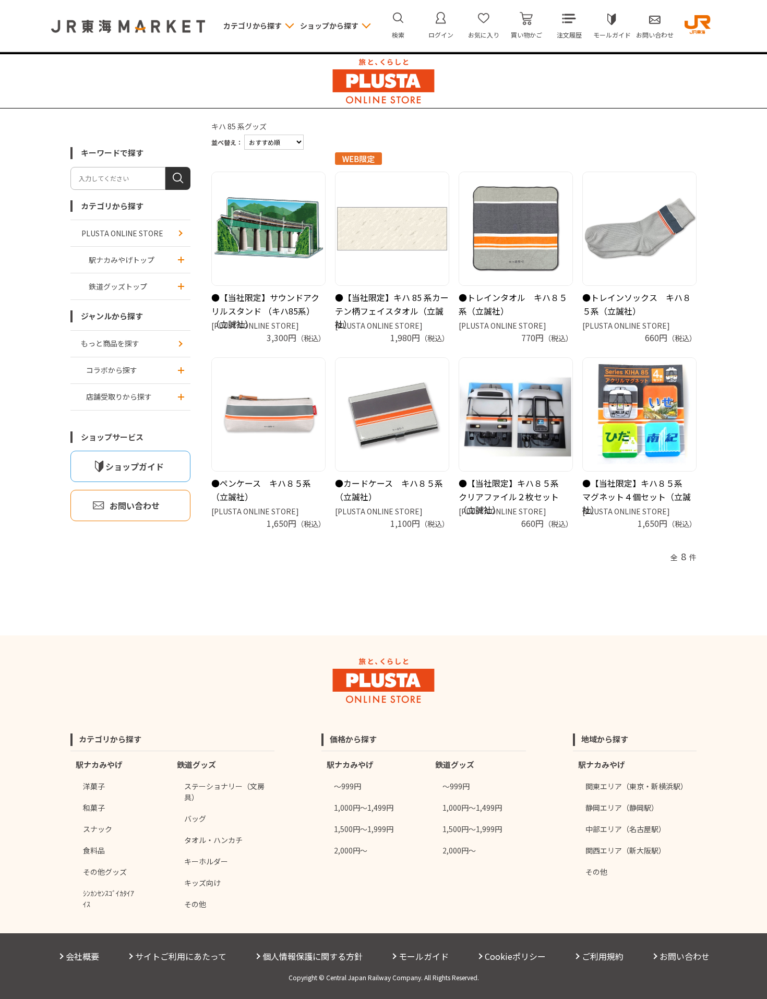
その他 (195, 904)
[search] (177, 178)
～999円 (347, 786)
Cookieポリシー (515, 956)
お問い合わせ (655, 34)
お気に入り (483, 34)
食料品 (94, 850)
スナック (97, 829)
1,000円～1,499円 (363, 807)
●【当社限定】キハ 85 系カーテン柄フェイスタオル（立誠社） (392, 310)
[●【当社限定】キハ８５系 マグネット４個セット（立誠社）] (639, 414)
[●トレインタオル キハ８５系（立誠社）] (515, 228)
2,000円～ (350, 850)
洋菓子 (94, 786)
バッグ (195, 818)
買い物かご (526, 34)
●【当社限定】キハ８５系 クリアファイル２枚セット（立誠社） (513, 496)
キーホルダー (206, 861)
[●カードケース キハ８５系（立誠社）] (392, 414)
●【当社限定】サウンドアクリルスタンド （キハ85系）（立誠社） (265, 310)
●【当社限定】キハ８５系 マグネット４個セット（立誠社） (636, 496)
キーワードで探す (112, 152)
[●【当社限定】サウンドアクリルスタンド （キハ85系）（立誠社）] (268, 228)
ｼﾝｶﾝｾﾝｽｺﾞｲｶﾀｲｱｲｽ (108, 898)
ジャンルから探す (112, 315)
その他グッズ (105, 871)
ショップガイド (134, 466)
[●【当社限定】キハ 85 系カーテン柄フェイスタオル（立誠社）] (392, 228)
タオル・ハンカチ (213, 840)
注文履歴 (569, 34)
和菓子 (94, 807)
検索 (398, 34)
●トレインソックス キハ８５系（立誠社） (636, 304)
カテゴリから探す (112, 205)
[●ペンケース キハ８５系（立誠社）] (268, 414)
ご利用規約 (603, 956)
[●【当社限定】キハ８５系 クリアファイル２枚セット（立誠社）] (515, 414)
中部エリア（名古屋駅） (625, 829)
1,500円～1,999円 (363, 829)
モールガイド (612, 34)
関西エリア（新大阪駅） (625, 850)
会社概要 (82, 956)
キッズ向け (202, 882)
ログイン (440, 34)
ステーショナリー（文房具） (224, 791)
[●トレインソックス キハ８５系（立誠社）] (639, 228)
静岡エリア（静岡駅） (621, 807)
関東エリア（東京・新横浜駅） (636, 786)
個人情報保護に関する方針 (312, 956)
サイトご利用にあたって (180, 956)
